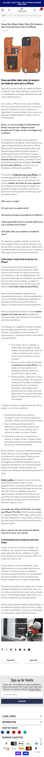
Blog (10, 15)
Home (4, 15)
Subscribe (22, 701)
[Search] (9, 10)
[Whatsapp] (29, 649)
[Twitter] (7, 649)
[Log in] (34, 10)
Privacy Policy (35, 689)
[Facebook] (2, 649)
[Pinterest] (11, 649)
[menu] (2, 10)
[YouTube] (19, 732)
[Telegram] (20, 649)
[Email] (24, 649)
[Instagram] (8, 732)
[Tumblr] (16, 649)
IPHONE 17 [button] (22, 628)
